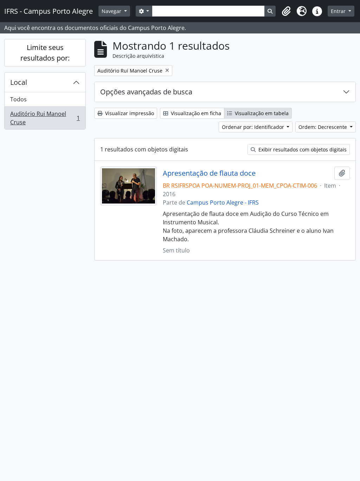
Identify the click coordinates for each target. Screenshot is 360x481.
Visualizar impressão (129, 113)
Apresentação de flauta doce (209, 173)
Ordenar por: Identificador (253, 127)
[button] (286, 11)
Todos (18, 99)
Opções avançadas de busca (146, 91)
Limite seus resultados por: (45, 53)
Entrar (339, 11)
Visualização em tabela (261, 113)
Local (18, 82)
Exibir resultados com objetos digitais (302, 149)
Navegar (112, 11)
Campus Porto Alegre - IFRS (223, 202)
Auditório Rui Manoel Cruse (45, 118)
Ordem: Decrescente (323, 127)
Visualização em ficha (195, 113)
